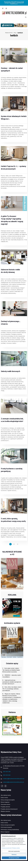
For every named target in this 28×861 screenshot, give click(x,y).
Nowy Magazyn (5, 802)
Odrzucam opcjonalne (14, 851)
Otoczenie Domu (5, 804)
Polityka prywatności (6, 848)
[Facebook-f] (2, 8)
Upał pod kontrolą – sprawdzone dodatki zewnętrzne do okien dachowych (11, 681)
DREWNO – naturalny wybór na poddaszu (11, 676)
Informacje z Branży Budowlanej (10, 829)
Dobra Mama (4, 797)
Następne (17, 544)
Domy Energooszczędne (8, 800)
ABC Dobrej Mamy (6, 795)
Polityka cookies (16, 848)
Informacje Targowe (6, 827)
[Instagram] (6, 8)
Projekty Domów (5, 806)
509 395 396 (6, 771)
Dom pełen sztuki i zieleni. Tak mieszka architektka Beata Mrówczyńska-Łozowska (11, 670)
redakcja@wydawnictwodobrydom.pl (13, 778)
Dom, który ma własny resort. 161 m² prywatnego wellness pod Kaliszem (12, 688)
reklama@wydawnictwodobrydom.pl (13, 782)
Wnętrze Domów (5, 811)
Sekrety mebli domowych (10, 371)
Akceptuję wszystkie (14, 857)
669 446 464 (6, 775)
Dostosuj (14, 854)
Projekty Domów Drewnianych (9, 809)
